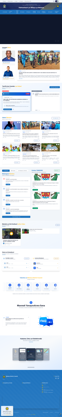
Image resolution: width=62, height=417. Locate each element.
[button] (16, 320)
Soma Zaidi (19, 77)
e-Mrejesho (21, 1)
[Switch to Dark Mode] (54, 1)
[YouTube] (58, 378)
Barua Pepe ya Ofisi (28, 1)
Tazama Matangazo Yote (16, 216)
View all (58, 224)
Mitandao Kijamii (10, 1)
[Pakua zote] (26, 263)
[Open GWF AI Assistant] (60, 415)
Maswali (5, 1)
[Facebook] (56, 378)
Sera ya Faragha (45, 412)
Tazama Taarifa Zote (55, 86)
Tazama (8, 195)
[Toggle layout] (12, 406)
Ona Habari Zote (55, 117)
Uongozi (16, 1)
